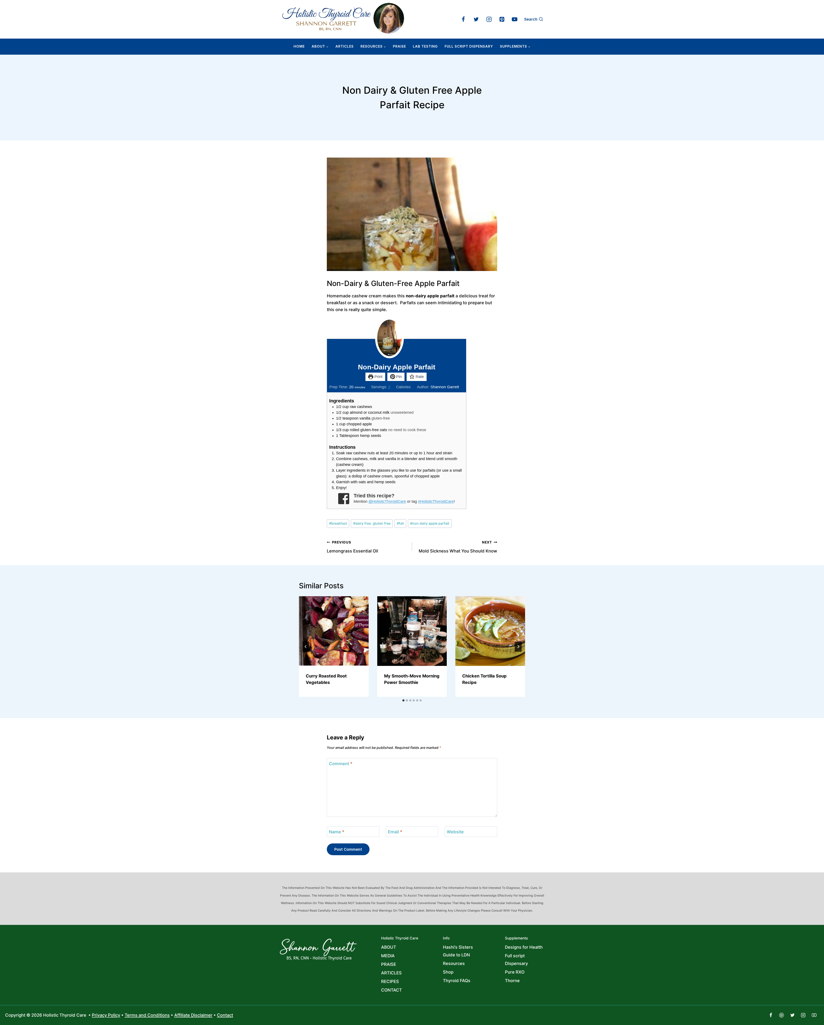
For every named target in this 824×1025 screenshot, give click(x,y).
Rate (419, 377)
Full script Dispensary (516, 959)
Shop (448, 972)
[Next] (518, 646)
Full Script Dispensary (469, 46)
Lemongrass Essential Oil (352, 547)
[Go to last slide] (305, 646)
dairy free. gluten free (372, 523)
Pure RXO (514, 972)
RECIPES (390, 981)
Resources (454, 963)
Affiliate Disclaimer (193, 1015)
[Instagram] (489, 19)
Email (395, 831)
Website (455, 831)
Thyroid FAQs (456, 980)
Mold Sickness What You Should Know (458, 547)
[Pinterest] (501, 19)
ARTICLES (344, 46)
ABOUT (388, 947)
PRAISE (388, 964)
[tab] (403, 700)
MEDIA (388, 955)
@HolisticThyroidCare (387, 501)
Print (377, 377)
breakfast (338, 523)
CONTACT (391, 990)
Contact (225, 1015)
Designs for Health (524, 947)
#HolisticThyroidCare (436, 501)
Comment (340, 763)
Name (336, 831)
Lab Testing (425, 46)
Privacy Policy (106, 1015)
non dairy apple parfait (429, 523)
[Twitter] (476, 19)
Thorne (512, 980)
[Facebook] (463, 19)
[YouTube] (514, 19)
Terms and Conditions (147, 1015)
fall (400, 523)
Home (299, 46)
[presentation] (334, 631)
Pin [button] (398, 377)
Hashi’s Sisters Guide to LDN (458, 951)
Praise (399, 46)
